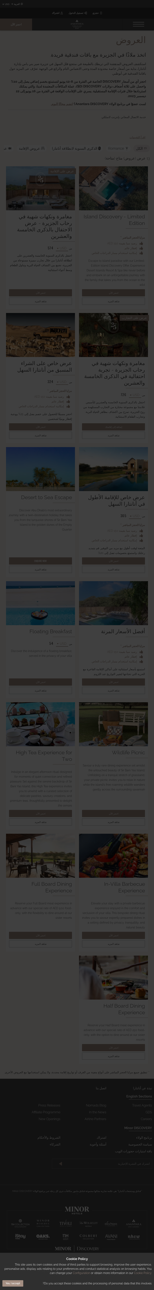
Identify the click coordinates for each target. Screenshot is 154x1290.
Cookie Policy (143, 1273)
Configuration (81, 1273)
